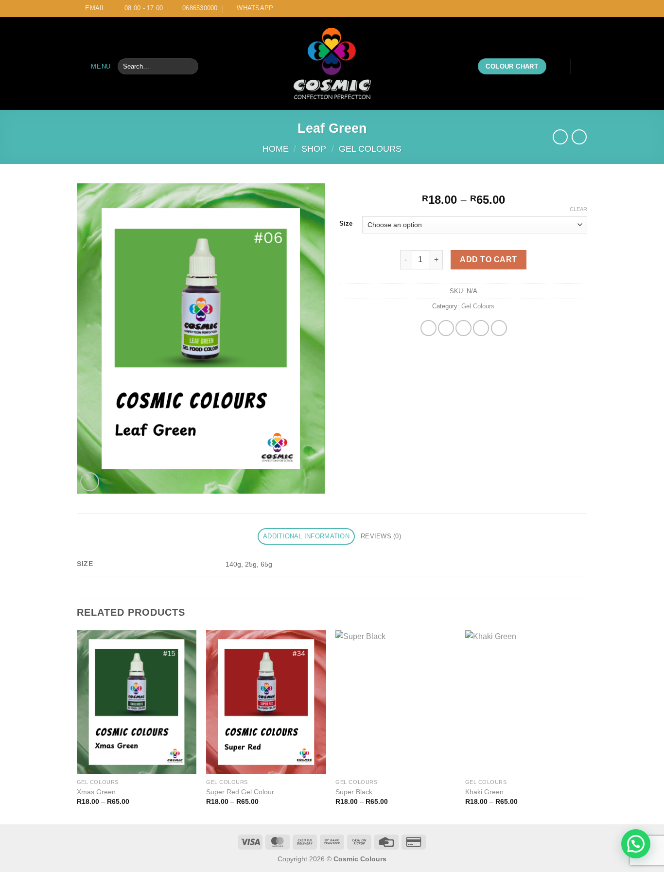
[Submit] (189, 66)
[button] (635, 843)
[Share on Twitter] (446, 328)
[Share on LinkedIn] (499, 328)
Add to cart (488, 259)
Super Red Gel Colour (240, 792)
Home (275, 148)
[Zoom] (89, 481)
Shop (313, 148)
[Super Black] (395, 702)
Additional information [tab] (306, 536)
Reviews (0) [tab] (381, 536)
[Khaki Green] (525, 702)
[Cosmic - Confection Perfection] (332, 63)
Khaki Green (484, 792)
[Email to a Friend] (463, 328)
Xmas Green (96, 792)
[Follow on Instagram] (582, 8)
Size (345, 223)
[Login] (558, 66)
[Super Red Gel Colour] (266, 702)
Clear (578, 209)
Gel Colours (370, 148)
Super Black (353, 792)
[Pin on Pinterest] (481, 328)
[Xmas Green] (137, 702)
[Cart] (582, 66)
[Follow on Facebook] (573, 8)
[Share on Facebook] (428, 328)
